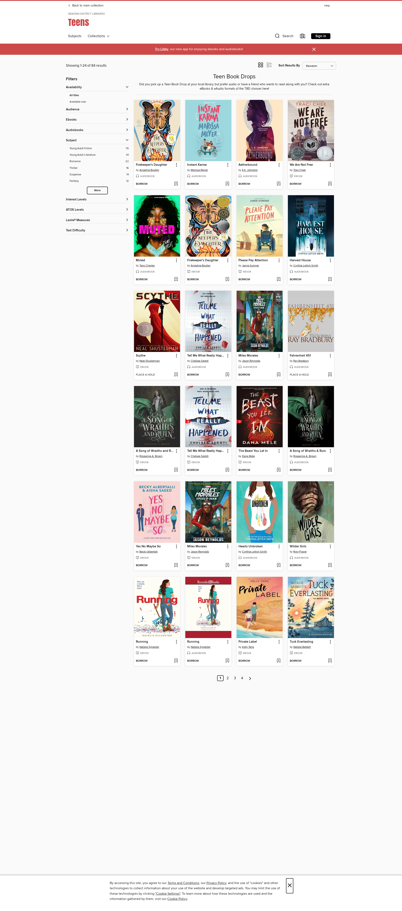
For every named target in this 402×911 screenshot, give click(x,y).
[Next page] (250, 678)
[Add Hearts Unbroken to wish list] (278, 565)
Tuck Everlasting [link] (301, 642)
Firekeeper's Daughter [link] (151, 165)
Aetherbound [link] (247, 165)
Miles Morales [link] (248, 356)
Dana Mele (248, 456)
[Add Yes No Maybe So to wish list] (176, 565)
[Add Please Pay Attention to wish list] (278, 279)
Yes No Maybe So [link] (148, 546)
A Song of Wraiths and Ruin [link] (155, 451)
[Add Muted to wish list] (176, 279)
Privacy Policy (216, 883)
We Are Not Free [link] (301, 165)
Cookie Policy (177, 899)
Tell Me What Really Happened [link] (206, 356)
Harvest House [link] (300, 260)
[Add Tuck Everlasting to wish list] (329, 661)
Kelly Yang (248, 647)
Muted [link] (140, 260)
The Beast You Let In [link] (253, 451)
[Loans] (302, 37)
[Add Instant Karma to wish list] (227, 184)
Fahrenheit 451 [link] (300, 356)
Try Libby (161, 49)
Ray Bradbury (301, 361)
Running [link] (142, 642)
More (97, 190)
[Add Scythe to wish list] (176, 375)
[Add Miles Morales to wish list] (278, 375)
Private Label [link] (247, 642)
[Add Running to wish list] (176, 661)
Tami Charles (147, 265)
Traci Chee (299, 170)
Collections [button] (97, 36)
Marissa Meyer (199, 170)
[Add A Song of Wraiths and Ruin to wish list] (176, 470)
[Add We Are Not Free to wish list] (329, 184)
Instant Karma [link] (197, 165)
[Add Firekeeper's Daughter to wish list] (176, 184)
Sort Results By (289, 66)
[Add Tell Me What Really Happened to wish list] (227, 375)
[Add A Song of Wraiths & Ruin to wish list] (329, 470)
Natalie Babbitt (302, 647)
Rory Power (300, 551)
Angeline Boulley (149, 170)
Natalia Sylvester (149, 647)
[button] (283, 37)
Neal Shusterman (149, 361)
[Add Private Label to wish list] (278, 661)
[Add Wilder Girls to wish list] (329, 565)
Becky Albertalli (148, 551)
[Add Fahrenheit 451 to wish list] (329, 375)
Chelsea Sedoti (200, 361)
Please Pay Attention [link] (253, 260)
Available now (78, 101)
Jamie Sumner (250, 265)
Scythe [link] (141, 356)
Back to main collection (87, 6)
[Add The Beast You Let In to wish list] (278, 470)
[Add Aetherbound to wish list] (278, 184)
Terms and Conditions (183, 883)
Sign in (320, 36)
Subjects (74, 36)
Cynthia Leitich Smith (305, 265)
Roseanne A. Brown (150, 456)
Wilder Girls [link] (298, 546)
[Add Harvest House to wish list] (329, 279)
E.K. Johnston (250, 170)
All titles (74, 95)
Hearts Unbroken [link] (250, 546)
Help (327, 5)
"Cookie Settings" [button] (167, 894)
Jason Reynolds (251, 361)
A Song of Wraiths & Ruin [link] (308, 451)
